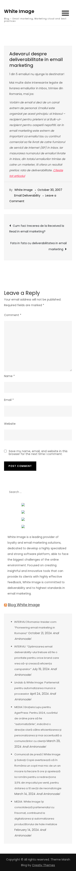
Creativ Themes (43, 865)
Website (10, 424)
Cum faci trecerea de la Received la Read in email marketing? (36, 228)
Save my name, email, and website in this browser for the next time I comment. (38, 452)
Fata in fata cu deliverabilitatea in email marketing (38, 246)
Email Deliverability (27, 195)
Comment (12, 315)
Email (9, 400)
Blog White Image (24, 604)
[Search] (67, 492)
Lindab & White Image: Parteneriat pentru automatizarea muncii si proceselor (36, 688)
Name (9, 376)
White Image (19, 11)
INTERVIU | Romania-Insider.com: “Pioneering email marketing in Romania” (35, 627)
